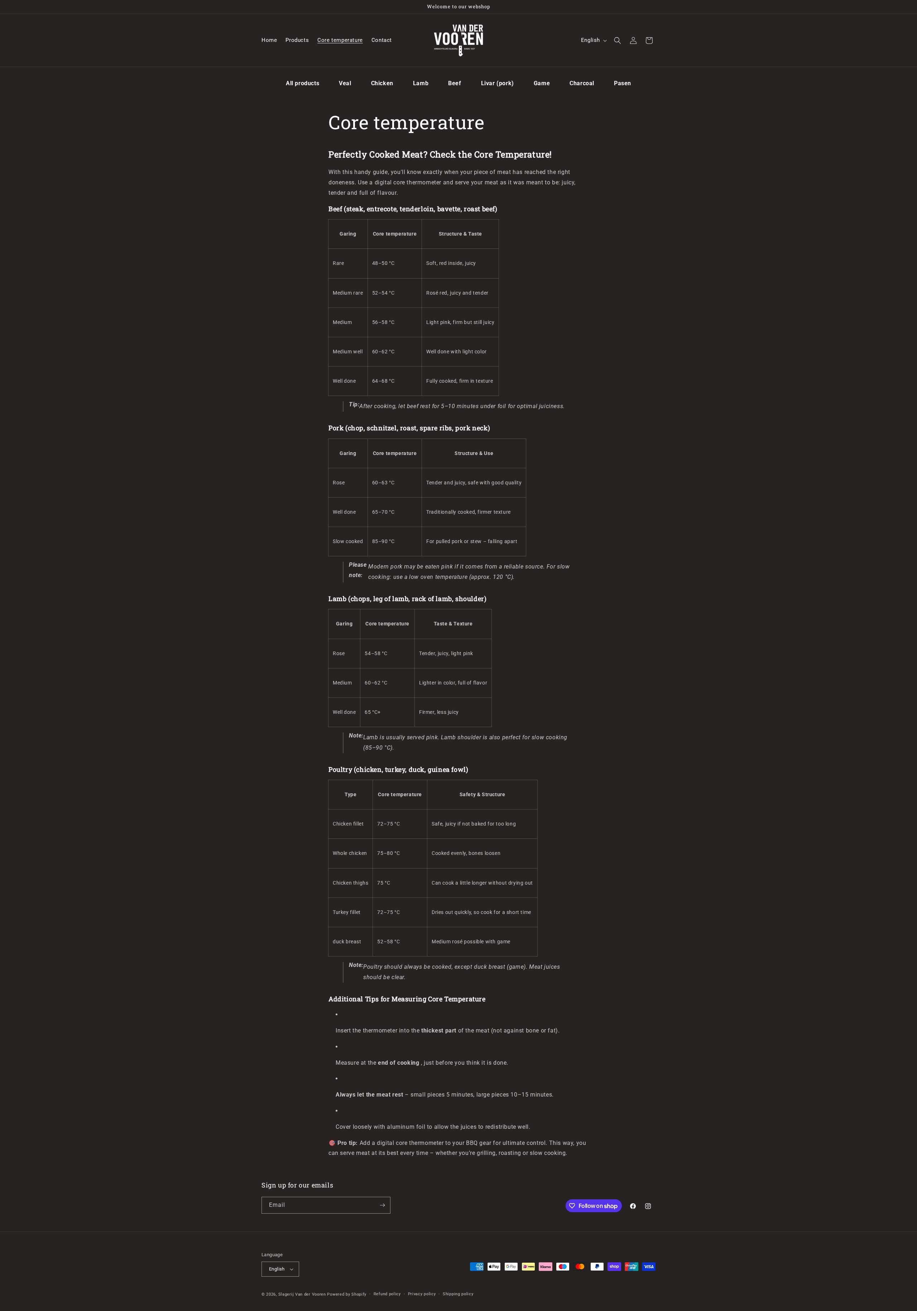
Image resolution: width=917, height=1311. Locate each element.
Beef (454, 83)
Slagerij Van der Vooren (302, 1294)
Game (542, 83)
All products (302, 83)
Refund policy (387, 1294)
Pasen (622, 83)
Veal (345, 83)
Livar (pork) (497, 83)
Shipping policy (458, 1294)
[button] (617, 40)
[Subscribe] (382, 1205)
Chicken (382, 83)
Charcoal (582, 83)
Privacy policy (422, 1294)
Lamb (420, 83)
